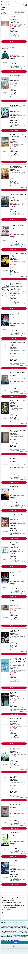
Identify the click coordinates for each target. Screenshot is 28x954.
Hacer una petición (6, 909)
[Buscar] (26, 5)
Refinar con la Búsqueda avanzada (10, 9)
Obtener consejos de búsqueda (9, 914)
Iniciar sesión (21, 1)
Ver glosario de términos (7, 916)
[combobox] (16, 5)
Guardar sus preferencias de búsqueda (11, 918)
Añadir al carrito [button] (14, 41)
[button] (23, 39)
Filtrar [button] (4, 12)
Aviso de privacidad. (15, 940)
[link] (26, 10)
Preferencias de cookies (16, 936)
